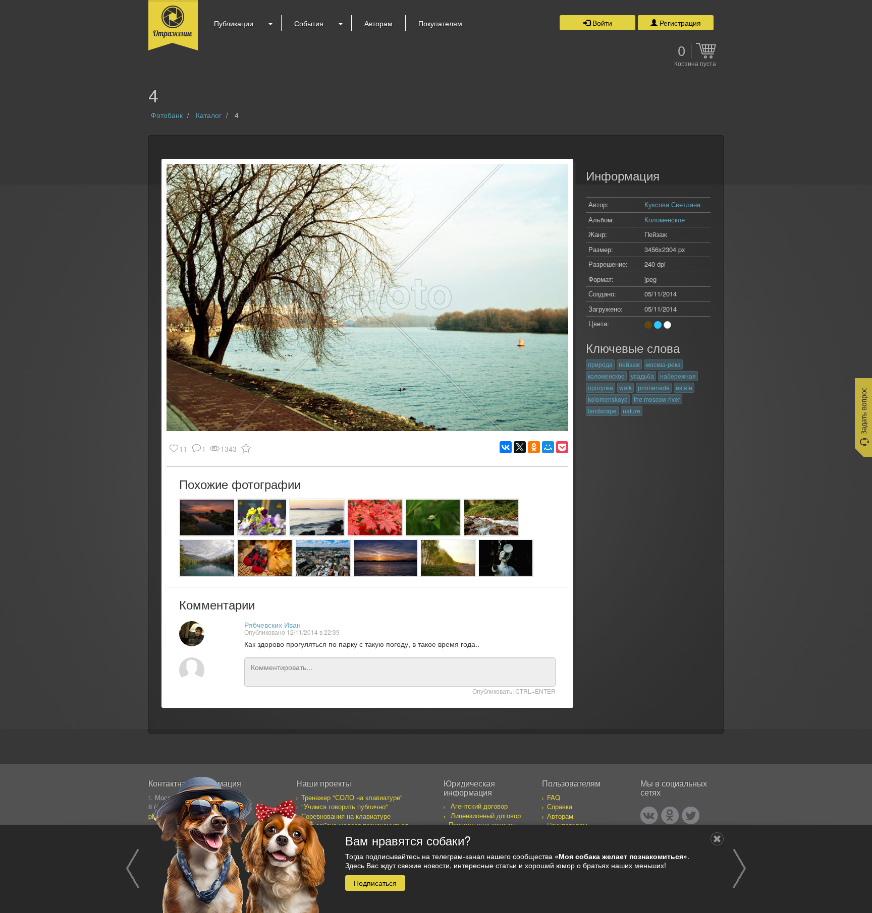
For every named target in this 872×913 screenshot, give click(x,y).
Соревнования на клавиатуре (346, 816)
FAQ (553, 797)
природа (600, 364)
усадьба (642, 376)
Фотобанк (167, 115)
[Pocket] (562, 447)
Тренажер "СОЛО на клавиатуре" (352, 797)
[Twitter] (690, 815)
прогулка (600, 387)
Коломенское (664, 219)
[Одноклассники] (534, 447)
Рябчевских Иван (272, 625)
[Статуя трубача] (506, 558)
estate (684, 387)
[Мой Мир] (548, 447)
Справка (559, 806)
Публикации (233, 23)
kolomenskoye (608, 399)
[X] (520, 447)
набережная (678, 376)
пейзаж (629, 364)
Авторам (378, 23)
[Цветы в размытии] (262, 517)
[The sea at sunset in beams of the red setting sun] (317, 517)
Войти (601, 23)
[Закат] (385, 558)
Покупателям (440, 23)
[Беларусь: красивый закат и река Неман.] (207, 517)
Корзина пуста (695, 64)
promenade (654, 387)
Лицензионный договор (486, 815)
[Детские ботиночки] (265, 558)
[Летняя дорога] (448, 558)
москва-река (663, 364)
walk (625, 387)
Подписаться (375, 882)
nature (631, 410)
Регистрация (679, 23)
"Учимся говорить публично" (344, 806)
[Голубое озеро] (207, 558)
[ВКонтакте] (506, 447)
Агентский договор (479, 806)
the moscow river (657, 399)
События (308, 23)
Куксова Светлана (672, 204)
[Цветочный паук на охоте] (433, 517)
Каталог (209, 115)
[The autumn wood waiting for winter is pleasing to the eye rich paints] (375, 517)
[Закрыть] (717, 838)
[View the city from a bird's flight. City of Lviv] (323, 558)
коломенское (606, 376)
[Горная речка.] (491, 517)
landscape (602, 410)
